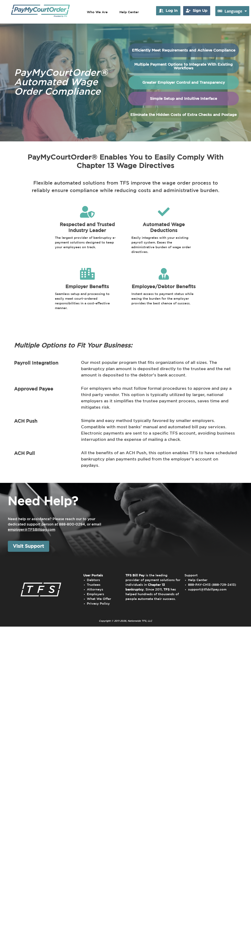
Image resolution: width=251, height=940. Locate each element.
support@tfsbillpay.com (207, 589)
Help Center (129, 12)
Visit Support (28, 546)
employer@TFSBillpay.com (31, 530)
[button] (168, 11)
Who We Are (97, 12)
